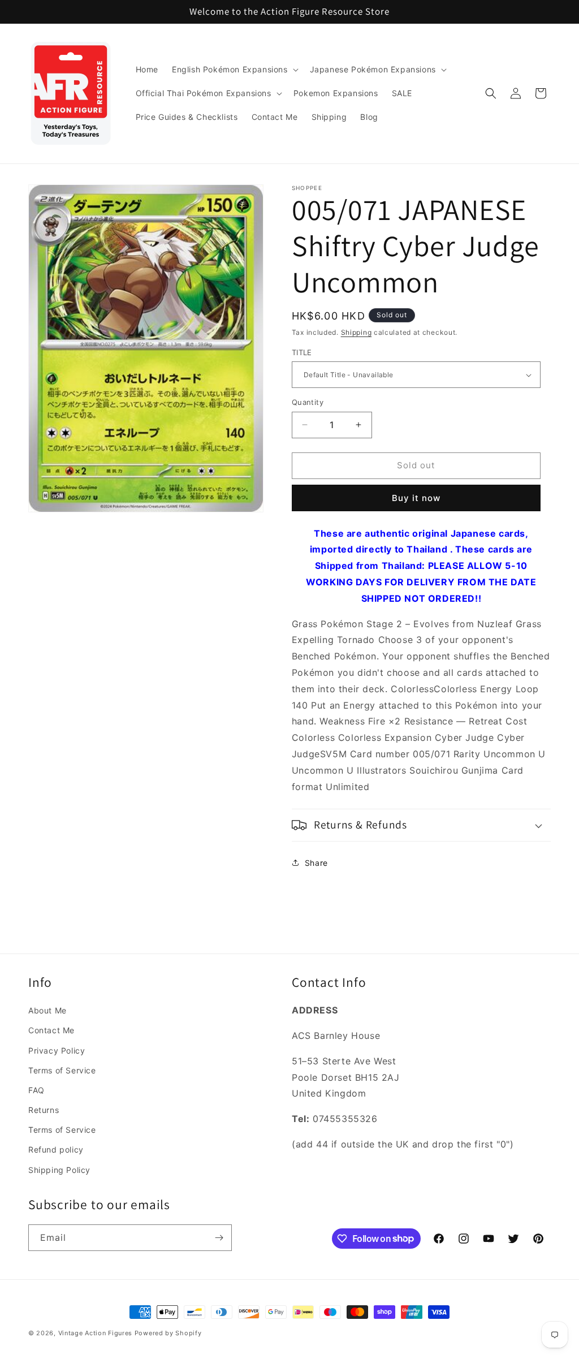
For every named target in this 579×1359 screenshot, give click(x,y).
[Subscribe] (218, 1237)
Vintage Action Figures (95, 1333)
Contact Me (51, 1030)
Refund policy (56, 1149)
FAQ (36, 1090)
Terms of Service (62, 1070)
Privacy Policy (56, 1050)
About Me (47, 1010)
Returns (43, 1110)
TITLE (302, 352)
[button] (234, 69)
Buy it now (416, 498)
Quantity (307, 402)
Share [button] (316, 863)
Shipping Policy (59, 1170)
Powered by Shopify (168, 1333)
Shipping (356, 332)
